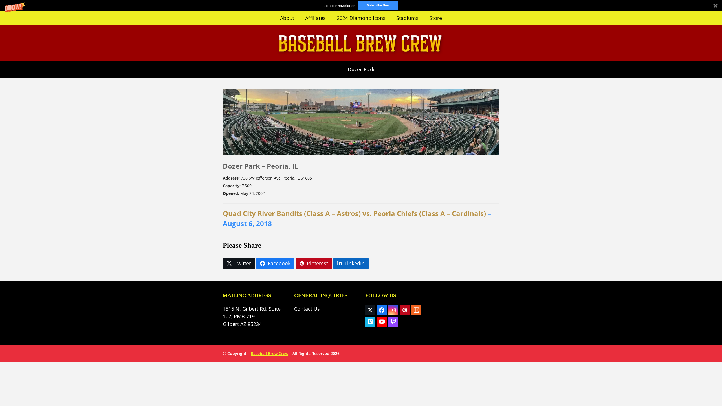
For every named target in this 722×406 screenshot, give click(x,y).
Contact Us (307, 308)
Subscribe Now (378, 5)
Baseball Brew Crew (269, 353)
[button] (361, 5)
